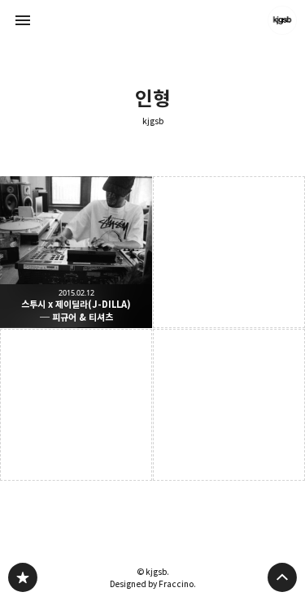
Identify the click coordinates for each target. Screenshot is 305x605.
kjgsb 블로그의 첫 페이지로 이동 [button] (153, 20)
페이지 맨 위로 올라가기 (282, 577)
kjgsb (152, 121)
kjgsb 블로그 (22, 577)
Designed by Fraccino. (153, 584)
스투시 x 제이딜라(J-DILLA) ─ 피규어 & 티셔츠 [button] (76, 252)
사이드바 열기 (22, 20)
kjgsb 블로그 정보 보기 (282, 20)
